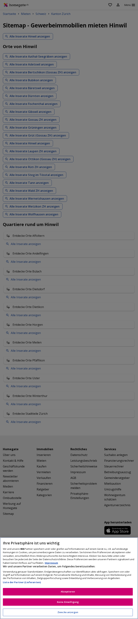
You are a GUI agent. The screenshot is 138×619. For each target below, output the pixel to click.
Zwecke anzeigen (68, 612)
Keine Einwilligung (68, 602)
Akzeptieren (68, 591)
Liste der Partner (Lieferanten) (22, 582)
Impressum (51, 562)
